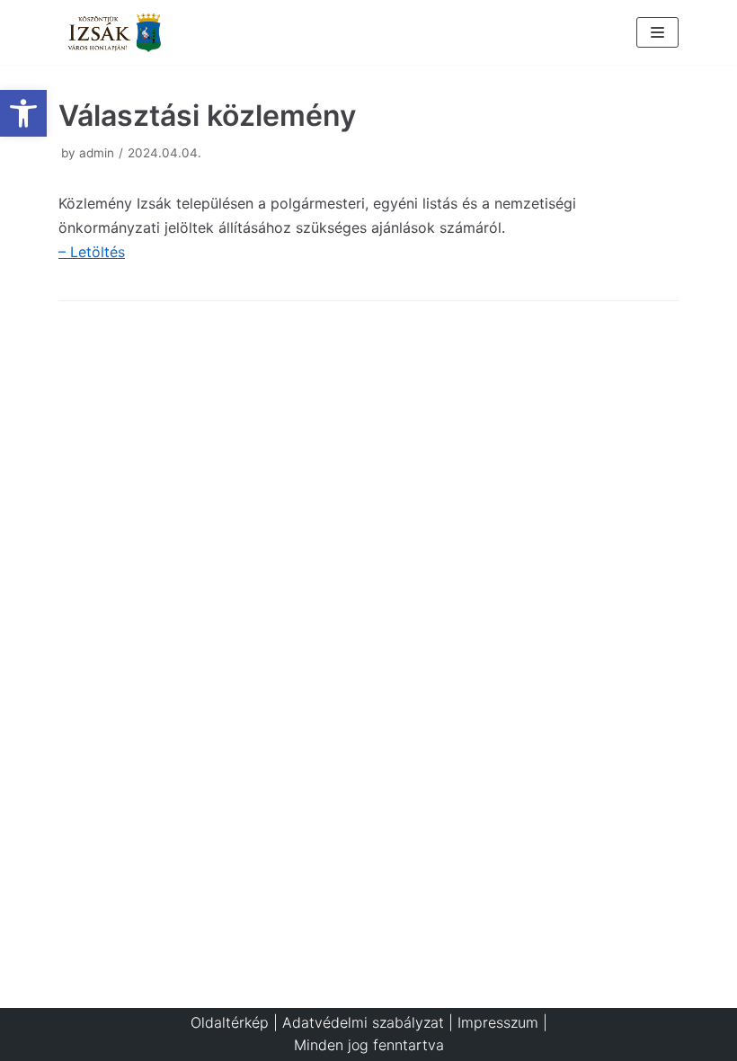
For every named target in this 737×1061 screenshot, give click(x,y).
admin (96, 153)
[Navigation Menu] (657, 32)
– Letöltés (91, 252)
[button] (23, 113)
